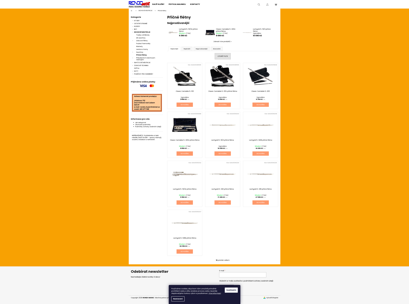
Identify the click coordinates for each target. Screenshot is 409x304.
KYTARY (137, 21)
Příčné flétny (141, 55)
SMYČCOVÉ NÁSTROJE (142, 62)
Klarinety (139, 46)
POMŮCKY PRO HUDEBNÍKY (143, 74)
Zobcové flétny (142, 41)
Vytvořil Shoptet (272, 298)
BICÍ (135, 29)
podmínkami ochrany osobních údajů (258, 281)
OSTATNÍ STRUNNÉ (140, 23)
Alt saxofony (140, 38)
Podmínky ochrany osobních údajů (148, 127)
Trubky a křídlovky (142, 35)
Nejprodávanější (201, 49)
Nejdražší (187, 49)
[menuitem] (158, 4)
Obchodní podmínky (143, 125)
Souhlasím (231, 290)
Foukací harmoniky (143, 43)
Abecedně (216, 49)
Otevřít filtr (223, 56)
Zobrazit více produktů (222, 41)
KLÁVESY (137, 26)
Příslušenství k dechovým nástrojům (145, 59)
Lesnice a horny (142, 49)
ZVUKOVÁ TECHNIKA (141, 65)
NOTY (136, 71)
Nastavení (178, 299)
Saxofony (139, 52)
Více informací (215, 293)
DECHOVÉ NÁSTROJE (142, 32)
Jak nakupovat (140, 122)
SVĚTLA (136, 68)
